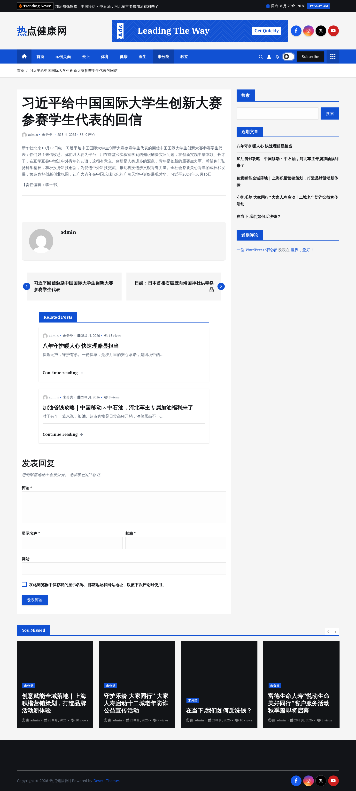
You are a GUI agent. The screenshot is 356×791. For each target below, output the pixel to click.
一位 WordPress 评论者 (257, 249)
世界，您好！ (302, 249)
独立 (184, 56)
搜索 (245, 95)
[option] (55, 684)
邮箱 (130, 533)
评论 (27, 488)
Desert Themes (106, 780)
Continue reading (61, 372)
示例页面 (63, 56)
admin (33, 134)
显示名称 (31, 533)
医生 (143, 56)
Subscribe (310, 56)
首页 (40, 56)
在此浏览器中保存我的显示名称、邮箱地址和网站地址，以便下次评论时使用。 (97, 584)
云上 (86, 56)
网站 (26, 559)
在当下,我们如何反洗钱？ (259, 216)
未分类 (163, 56)
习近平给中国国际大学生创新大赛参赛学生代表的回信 (74, 70)
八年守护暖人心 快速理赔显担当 (264, 146)
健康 (124, 56)
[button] (328, 631)
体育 (105, 56)
